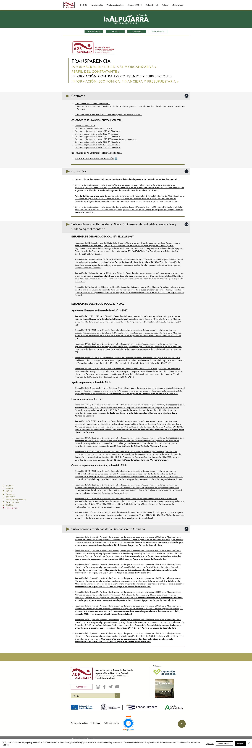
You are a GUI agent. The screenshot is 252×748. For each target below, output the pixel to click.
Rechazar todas (224, 743)
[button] (152, 5)
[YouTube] (117, 686)
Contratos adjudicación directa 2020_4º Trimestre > (97, 131)
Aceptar (240, 743)
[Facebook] (104, 686)
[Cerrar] (248, 743)
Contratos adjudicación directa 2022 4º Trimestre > (97, 134)
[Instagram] (98, 686)
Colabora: (157, 666)
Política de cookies (111, 723)
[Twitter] (110, 686)
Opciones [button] (210, 743)
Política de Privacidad (79, 723)
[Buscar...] (117, 695)
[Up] (186, 96)
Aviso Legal (95, 723)
